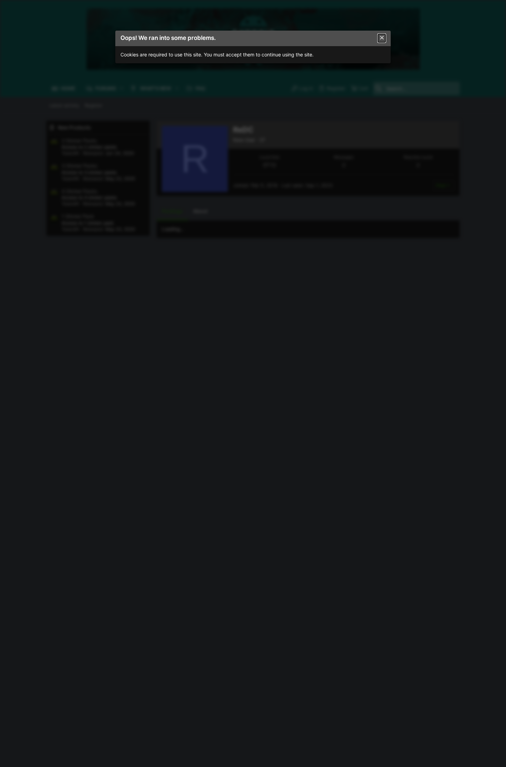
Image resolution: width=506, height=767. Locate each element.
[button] (382, 38)
